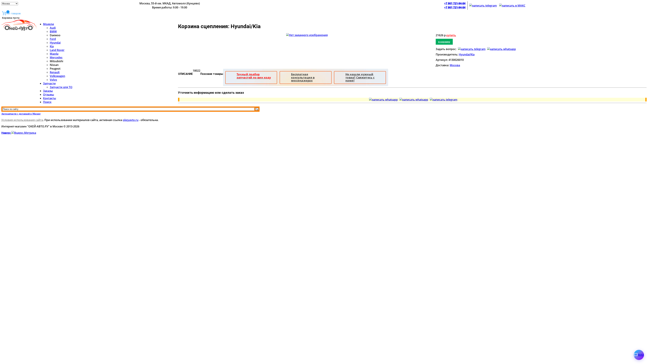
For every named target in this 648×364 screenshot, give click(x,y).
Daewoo (55, 35)
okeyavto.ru (130, 120)
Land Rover (57, 50)
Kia (52, 46)
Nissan (54, 65)
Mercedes (56, 57)
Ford (53, 39)
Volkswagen (57, 76)
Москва (455, 65)
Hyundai (55, 42)
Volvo (53, 80)
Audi (53, 28)
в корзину (444, 41)
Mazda (54, 54)
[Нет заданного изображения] (307, 35)
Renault (55, 72)
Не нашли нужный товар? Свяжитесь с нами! (360, 77)
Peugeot (55, 68)
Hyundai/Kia (467, 54)
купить (451, 35)
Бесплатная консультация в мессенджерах (303, 77)
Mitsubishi (56, 61)
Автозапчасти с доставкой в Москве (20, 113)
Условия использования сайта (22, 120)
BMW (53, 31)
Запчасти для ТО (61, 87)
